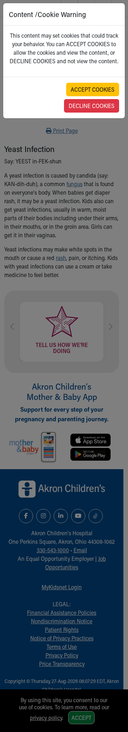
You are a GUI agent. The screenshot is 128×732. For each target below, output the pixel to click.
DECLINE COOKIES (91, 105)
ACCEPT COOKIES (92, 89)
